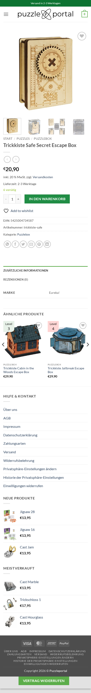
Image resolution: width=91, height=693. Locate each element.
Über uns (10, 409)
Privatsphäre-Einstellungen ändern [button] (30, 469)
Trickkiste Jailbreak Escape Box (66, 370)
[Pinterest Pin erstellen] (39, 244)
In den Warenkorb (47, 199)
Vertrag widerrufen (44, 681)
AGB (7, 418)
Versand (9, 452)
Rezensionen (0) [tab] (15, 279)
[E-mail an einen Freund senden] (31, 244)
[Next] (80, 72)
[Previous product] (15, 159)
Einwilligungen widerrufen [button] (23, 486)
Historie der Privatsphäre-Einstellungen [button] (33, 477)
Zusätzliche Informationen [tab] (25, 270)
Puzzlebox (43, 138)
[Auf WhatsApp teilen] (7, 244)
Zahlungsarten (14, 443)
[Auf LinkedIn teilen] (47, 244)
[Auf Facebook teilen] (15, 244)
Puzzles (23, 138)
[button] (6, 14)
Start (7, 138)
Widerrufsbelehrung (18, 460)
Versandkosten (43, 177)
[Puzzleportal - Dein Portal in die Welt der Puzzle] (45, 14)
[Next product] (7, 159)
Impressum (11, 426)
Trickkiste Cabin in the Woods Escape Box (18, 370)
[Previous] (11, 72)
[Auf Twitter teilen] (23, 244)
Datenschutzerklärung (20, 435)
